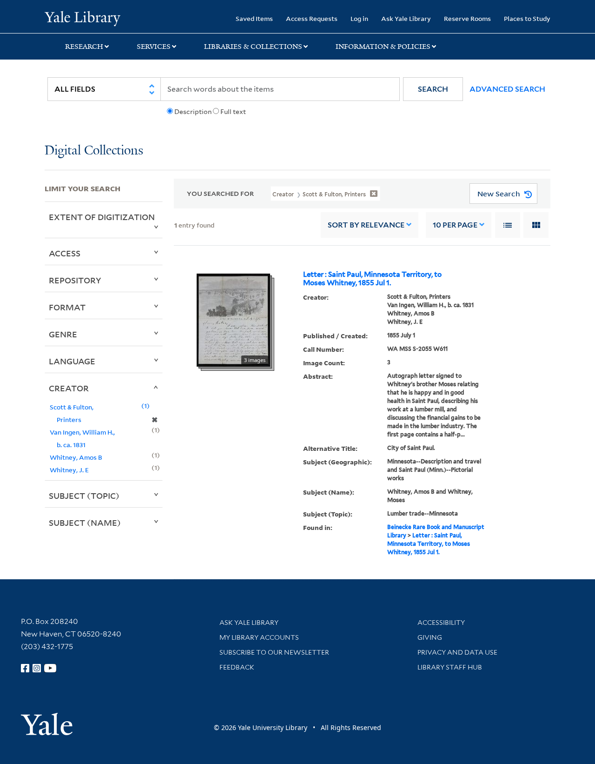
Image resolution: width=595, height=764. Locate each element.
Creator (69, 388)
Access (64, 253)
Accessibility (441, 622)
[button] (433, 89)
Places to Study (527, 18)
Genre (63, 334)
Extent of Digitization (102, 216)
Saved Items (254, 18)
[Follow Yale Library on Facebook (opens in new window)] (25, 668)
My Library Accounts (259, 637)
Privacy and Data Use (457, 652)
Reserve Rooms (467, 18)
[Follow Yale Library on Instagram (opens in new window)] (37, 668)
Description (193, 111)
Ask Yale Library (406, 18)
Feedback (236, 667)
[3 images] (233, 319)
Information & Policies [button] (383, 46)
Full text (233, 111)
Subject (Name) (85, 522)
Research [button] (84, 46)
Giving (429, 637)
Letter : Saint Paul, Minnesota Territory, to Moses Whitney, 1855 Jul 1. (372, 278)
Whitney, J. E (69, 469)
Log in (359, 18)
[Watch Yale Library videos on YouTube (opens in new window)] (50, 668)
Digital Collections (94, 151)
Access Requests (311, 18)
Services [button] (154, 46)
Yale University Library (82, 17)
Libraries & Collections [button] (253, 46)
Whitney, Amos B (76, 457)
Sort (366, 225)
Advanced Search (507, 89)
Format (67, 307)
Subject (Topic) (84, 495)
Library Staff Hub (449, 667)
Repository (75, 280)
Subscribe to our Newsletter (274, 652)
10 (455, 225)
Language (72, 361)
